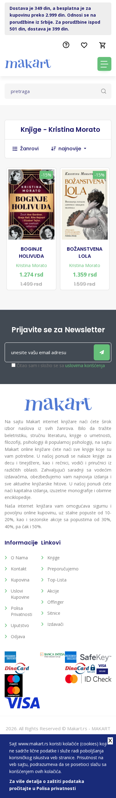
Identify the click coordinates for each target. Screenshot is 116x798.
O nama (19, 558)
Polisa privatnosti (21, 611)
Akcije (53, 591)
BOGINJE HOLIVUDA (31, 252)
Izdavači (55, 624)
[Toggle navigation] (104, 64)
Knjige (53, 558)
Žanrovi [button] (29, 148)
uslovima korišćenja (85, 365)
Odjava (18, 636)
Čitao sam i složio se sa (61, 365)
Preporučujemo (61, 569)
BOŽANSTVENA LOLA (84, 252)
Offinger (55, 602)
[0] (102, 45)
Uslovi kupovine (20, 594)
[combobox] (75, 149)
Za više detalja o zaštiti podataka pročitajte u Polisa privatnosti (46, 784)
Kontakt (19, 569)
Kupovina (20, 580)
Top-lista (57, 580)
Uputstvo (20, 625)
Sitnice (53, 613)
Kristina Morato (31, 265)
